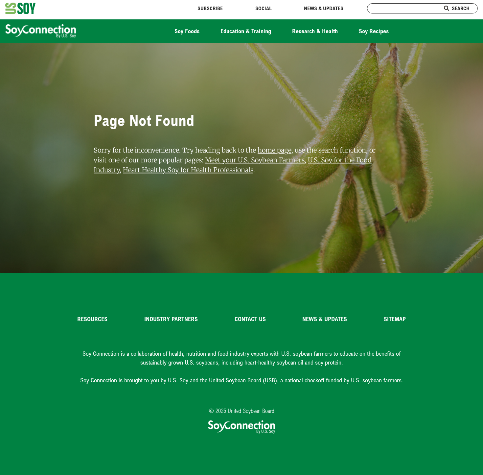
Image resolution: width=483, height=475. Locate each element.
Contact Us (250, 318)
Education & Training (245, 31)
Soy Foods (186, 31)
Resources (92, 318)
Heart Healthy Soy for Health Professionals (188, 170)
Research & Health (315, 31)
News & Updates (323, 8)
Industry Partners (171, 318)
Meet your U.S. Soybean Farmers (255, 160)
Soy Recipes (374, 31)
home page (274, 150)
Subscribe (210, 8)
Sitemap (395, 318)
